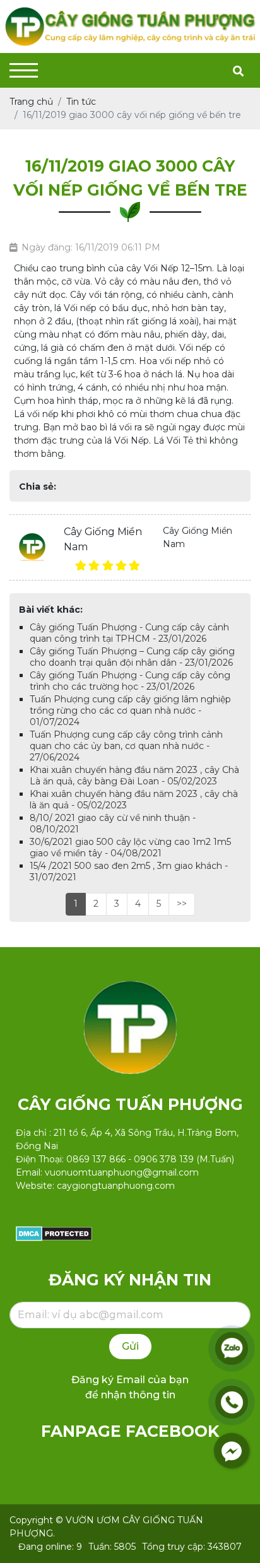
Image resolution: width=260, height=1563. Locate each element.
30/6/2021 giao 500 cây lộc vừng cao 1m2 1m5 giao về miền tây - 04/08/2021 (130, 847)
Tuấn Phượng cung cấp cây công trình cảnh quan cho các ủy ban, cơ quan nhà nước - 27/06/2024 (126, 746)
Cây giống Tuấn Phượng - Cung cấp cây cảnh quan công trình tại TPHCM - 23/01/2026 (129, 633)
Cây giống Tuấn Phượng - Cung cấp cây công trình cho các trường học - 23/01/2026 (130, 680)
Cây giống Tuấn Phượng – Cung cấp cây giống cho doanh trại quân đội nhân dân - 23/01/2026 (132, 657)
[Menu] (23, 70)
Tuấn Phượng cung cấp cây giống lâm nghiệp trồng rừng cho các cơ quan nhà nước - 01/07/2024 (130, 710)
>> (182, 903)
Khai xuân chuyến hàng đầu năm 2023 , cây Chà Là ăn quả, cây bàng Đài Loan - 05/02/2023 (134, 775)
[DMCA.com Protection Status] (54, 1232)
